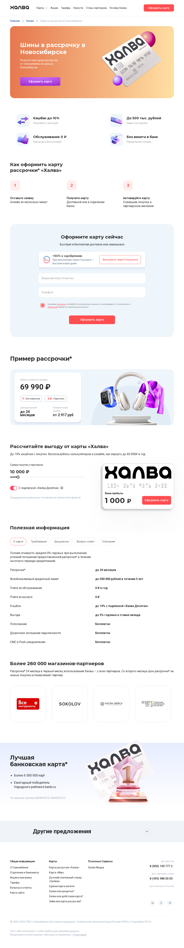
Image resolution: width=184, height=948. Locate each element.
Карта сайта (17, 892)
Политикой (53, 307)
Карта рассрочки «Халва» (64, 867)
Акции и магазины (21, 877)
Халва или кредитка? (61, 891)
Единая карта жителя (61, 886)
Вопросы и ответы (21, 887)
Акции (54, 8)
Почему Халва (118, 8)
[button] (92, 287)
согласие (61, 304)
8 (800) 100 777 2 (161, 866)
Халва (30, 20)
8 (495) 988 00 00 (161, 878)
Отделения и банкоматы (24, 872)
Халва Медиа (96, 867)
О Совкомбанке (19, 867)
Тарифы (65, 8)
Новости (78, 8)
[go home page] (19, 8)
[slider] (18, 477)
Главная (15, 20)
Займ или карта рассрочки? (65, 901)
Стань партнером (96, 8)
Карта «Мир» (56, 872)
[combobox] (92, 278)
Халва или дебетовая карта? (66, 896)
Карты (40, 8)
